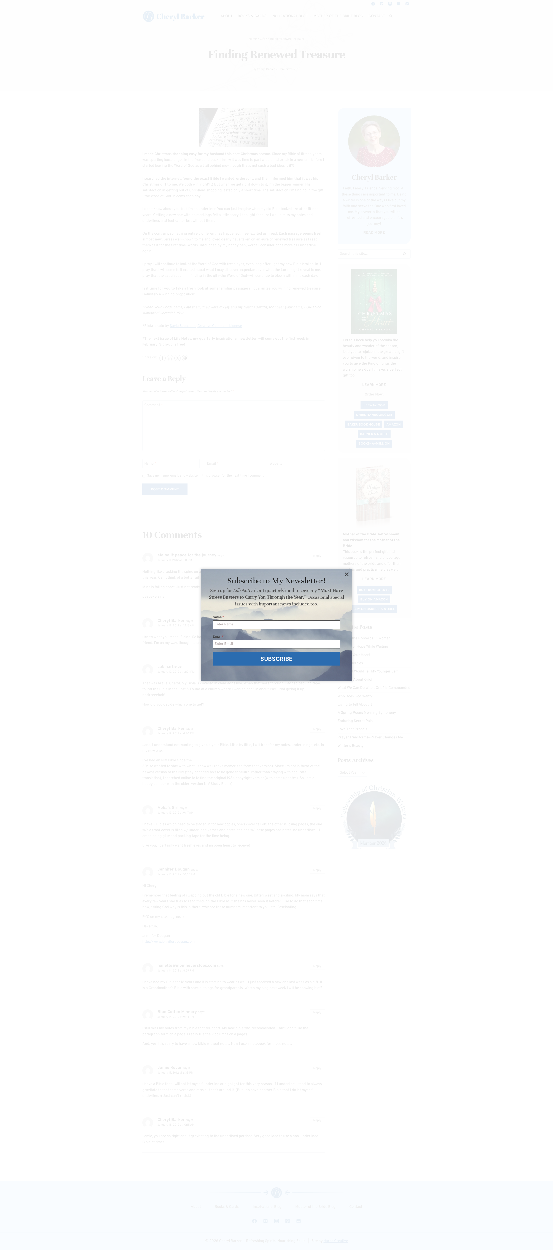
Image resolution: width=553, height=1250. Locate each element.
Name (218, 617)
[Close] (346, 574)
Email (218, 637)
